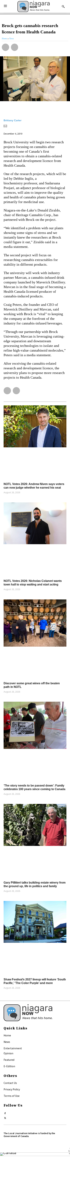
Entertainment (13, 1048)
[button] (5, 47)
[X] (5, 1117)
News (7, 1042)
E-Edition (9, 1066)
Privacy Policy (12, 1089)
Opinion (8, 1053)
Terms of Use (12, 1096)
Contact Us (10, 1083)
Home (7, 1035)
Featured (9, 1059)
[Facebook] (5, 1112)
